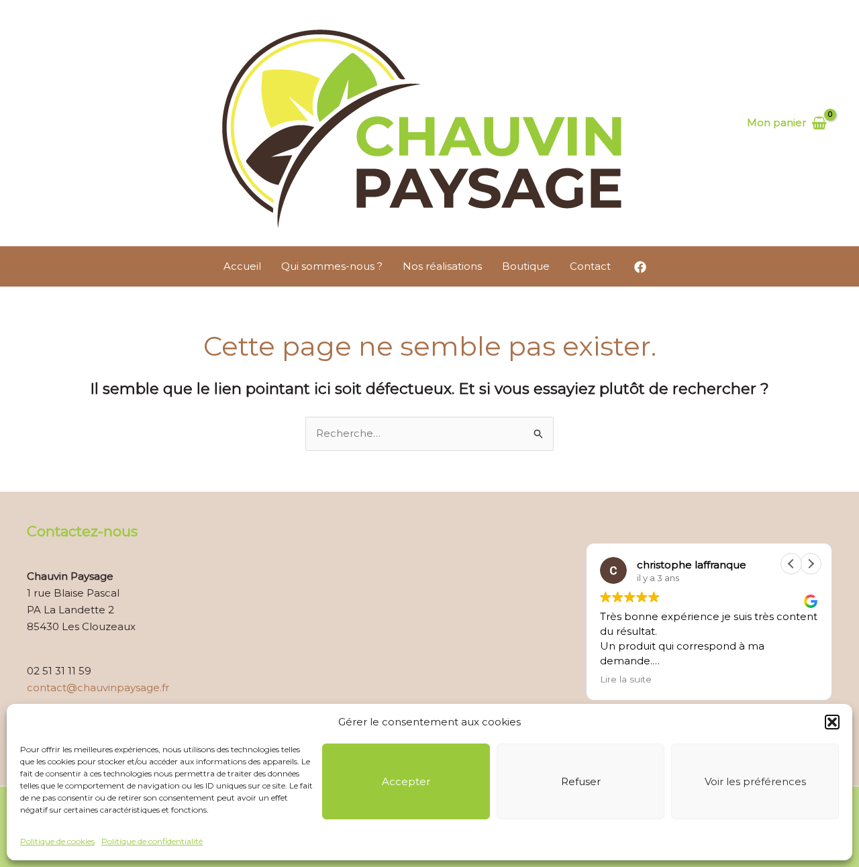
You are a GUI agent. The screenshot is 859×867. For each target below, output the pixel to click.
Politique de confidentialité (152, 841)
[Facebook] (640, 267)
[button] (832, 722)
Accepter (406, 781)
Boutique (526, 266)
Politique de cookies (57, 841)
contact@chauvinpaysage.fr (98, 687)
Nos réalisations (442, 266)
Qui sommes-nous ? (332, 266)
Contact (590, 266)
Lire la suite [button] (626, 679)
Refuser (581, 781)
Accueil (242, 266)
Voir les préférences (755, 781)
